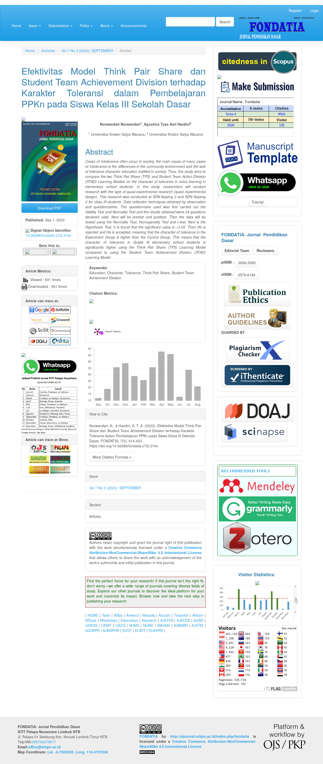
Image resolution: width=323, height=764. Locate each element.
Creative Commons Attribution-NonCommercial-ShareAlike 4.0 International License (145, 550)
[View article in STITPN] (39, 448)
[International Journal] (49, 355)
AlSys (118, 615)
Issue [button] (33, 25)
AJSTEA (166, 620)
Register (295, 10)
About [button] (105, 25)
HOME (93, 615)
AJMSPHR (111, 630)
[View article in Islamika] (39, 469)
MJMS (134, 625)
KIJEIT (140, 630)
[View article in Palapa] (60, 448)
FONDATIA (149, 736)
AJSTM (197, 625)
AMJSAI (163, 625)
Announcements (134, 25)
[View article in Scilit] (39, 330)
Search (225, 21)
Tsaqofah (181, 615)
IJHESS (91, 625)
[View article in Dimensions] (60, 330)
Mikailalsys (108, 620)
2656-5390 (247, 262)
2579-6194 (246, 274)
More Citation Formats (111, 456)
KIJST (127, 630)
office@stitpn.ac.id (44, 746)
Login (314, 10)
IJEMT (106, 625)
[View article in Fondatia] (60, 458)
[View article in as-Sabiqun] (60, 469)
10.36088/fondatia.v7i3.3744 (48, 235)
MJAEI (148, 625)
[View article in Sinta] (60, 340)
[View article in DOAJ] (39, 340)
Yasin (106, 615)
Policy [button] (85, 25)
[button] (36, 251)
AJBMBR (181, 625)
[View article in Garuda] (60, 309)
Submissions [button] (59, 25)
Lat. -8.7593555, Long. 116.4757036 (77, 751)
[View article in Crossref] (60, 319)
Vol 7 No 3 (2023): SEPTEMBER (87, 50)
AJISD (198, 620)
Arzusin (164, 615)
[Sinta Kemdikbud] (219, 76)
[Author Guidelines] (257, 318)
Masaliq (149, 615)
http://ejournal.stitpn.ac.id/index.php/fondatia (209, 736)
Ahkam (197, 615)
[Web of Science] (254, 432)
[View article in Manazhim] (39, 458)
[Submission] (257, 61)
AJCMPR (92, 630)
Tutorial (257, 201)
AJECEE (183, 620)
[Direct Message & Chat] (257, 182)
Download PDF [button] (50, 208)
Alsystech (149, 620)
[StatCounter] (257, 603)
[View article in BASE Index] (39, 319)
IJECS (120, 625)
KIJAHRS (156, 630)
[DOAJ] (257, 411)
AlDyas (90, 620)
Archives (48, 50)
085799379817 (44, 741)
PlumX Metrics (113, 332)
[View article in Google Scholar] (39, 309)
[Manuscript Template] (257, 153)
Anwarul (132, 615)
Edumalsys (129, 620)
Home (16, 25)
